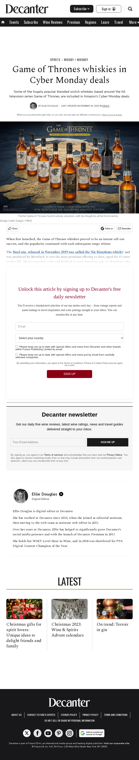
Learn (105, 22)
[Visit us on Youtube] (48, 733)
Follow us (109, 228)
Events (14, 22)
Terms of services (54, 455)
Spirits (55, 60)
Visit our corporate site (116, 743)
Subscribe (80, 8)
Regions (90, 22)
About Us (16, 715)
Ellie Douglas (50, 105)
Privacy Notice (114, 455)
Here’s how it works (112, 114)
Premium (73, 22)
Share (15, 228)
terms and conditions (115, 715)
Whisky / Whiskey (76, 60)
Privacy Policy (90, 715)
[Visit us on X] (27, 733)
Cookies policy (69, 715)
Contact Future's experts (41, 715)
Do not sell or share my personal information (69, 720)
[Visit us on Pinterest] (59, 733)
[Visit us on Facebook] (37, 733)
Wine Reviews (52, 22)
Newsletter (126, 228)
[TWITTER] (62, 494)
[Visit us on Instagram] (69, 733)
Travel (118, 22)
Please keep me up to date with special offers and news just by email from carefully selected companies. (64, 355)
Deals (105, 105)
